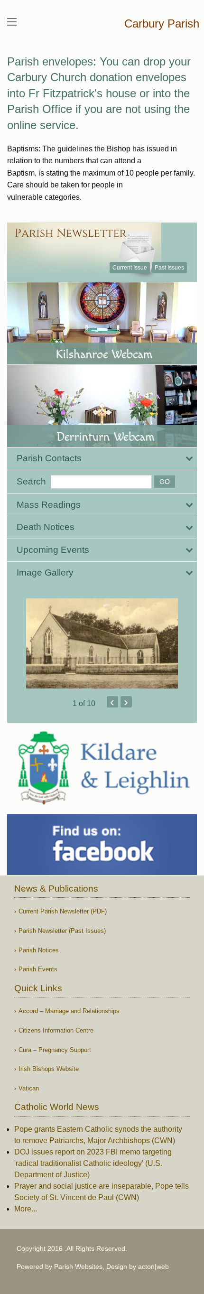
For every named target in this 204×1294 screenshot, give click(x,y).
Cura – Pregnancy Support (55, 1050)
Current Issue (129, 267)
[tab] (102, 458)
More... (25, 1209)
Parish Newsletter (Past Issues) (62, 931)
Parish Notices (39, 950)
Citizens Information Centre (56, 1030)
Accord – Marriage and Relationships (69, 1011)
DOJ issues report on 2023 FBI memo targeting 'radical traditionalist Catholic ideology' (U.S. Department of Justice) (93, 1163)
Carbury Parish (161, 23)
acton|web (153, 1266)
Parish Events (38, 969)
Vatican (29, 1088)
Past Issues (169, 267)
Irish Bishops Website (49, 1069)
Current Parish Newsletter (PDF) (63, 911)
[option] (102, 643)
